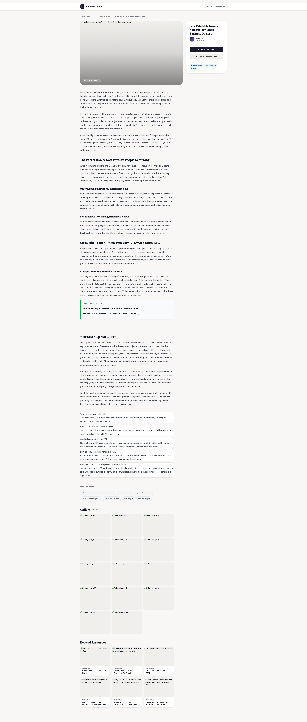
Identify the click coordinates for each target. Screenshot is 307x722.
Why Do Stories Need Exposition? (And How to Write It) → (112, 313)
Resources (220, 6)
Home (209, 6)
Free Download (208, 49)
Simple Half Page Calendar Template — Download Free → (112, 308)
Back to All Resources (207, 56)
